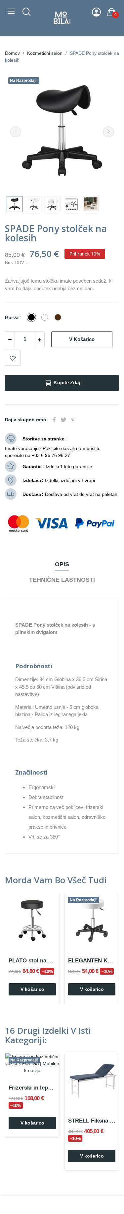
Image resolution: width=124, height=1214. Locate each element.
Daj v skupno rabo (54, 420)
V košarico (82, 339)
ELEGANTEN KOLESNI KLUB (91, 960)
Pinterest (72, 420)
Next (108, 131)
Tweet (63, 420)
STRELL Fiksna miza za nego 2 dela (91, 1121)
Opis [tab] (62, 564)
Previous (15, 131)
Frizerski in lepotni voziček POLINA (32, 1088)
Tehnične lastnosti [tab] (62, 579)
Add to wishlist (13, 358)
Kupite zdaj (67, 382)
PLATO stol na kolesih (32, 960)
